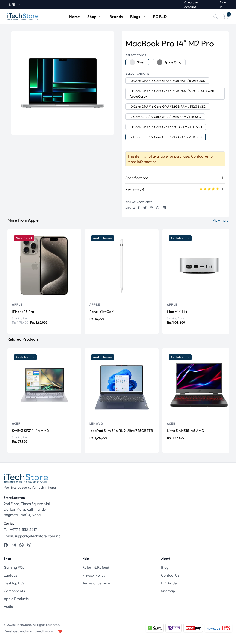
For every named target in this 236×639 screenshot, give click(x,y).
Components (14, 590)
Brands (116, 16)
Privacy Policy (93, 575)
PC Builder (169, 583)
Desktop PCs (14, 583)
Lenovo (96, 423)
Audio (8, 606)
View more (221, 220)
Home (74, 16)
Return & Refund (95, 567)
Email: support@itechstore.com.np (32, 536)
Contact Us (170, 575)
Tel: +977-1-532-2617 (20, 529)
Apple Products (16, 598)
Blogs (135, 16)
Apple (17, 304)
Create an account (191, 4)
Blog (164, 567)
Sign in (223, 4)
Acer (16, 423)
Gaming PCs (14, 567)
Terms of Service (96, 583)
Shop (92, 16)
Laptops (10, 575)
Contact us (200, 156)
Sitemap (168, 590)
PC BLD (160, 16)
